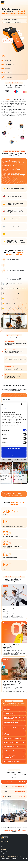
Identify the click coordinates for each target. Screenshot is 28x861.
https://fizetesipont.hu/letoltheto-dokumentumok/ (14, 830)
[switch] (25, 434)
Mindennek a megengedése (14, 448)
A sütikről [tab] (23, 407)
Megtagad (14, 455)
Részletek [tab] (14, 407)
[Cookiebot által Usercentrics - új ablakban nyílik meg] (21, 404)
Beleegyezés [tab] (5, 407)
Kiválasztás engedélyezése (14, 452)
